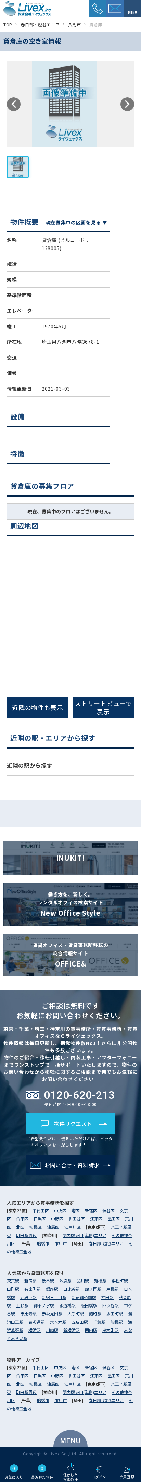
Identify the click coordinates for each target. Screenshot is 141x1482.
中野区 (57, 1219)
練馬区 (53, 1227)
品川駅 (83, 1281)
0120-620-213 (79, 1095)
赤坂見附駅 (52, 1313)
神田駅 (107, 1297)
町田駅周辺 (26, 1235)
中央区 (60, 1210)
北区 (20, 1227)
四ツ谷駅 (110, 1305)
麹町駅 (95, 1313)
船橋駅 (117, 1322)
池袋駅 (65, 1281)
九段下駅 (28, 1297)
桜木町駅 (110, 1330)
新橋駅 (100, 1281)
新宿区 (91, 1210)
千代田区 (41, 1210)
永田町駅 (114, 1313)
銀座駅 (52, 1289)
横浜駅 (34, 1330)
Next (127, 104)
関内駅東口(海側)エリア (84, 1235)
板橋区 (35, 1227)
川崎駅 (52, 1330)
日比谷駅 (71, 1289)
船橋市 (43, 1243)
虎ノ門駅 (93, 1289)
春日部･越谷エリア (106, 1243)
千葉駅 (99, 1322)
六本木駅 (58, 1322)
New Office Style (70, 904)
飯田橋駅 (89, 1305)
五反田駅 (80, 1322)
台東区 (22, 1219)
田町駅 (13, 1289)
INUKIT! (70, 858)
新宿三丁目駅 (54, 1297)
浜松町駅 (120, 1281)
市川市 (60, 1243)
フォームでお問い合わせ (75, 792)
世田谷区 (76, 1219)
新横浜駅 (71, 1330)
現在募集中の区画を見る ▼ (76, 222)
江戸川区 (72, 1227)
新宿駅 (30, 1281)
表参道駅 (36, 1322)
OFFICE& (70, 955)
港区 (76, 1210)
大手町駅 (75, 1313)
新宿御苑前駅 (84, 1297)
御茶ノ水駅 (44, 1305)
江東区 (96, 1219)
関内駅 (91, 1330)
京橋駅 (112, 1289)
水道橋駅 (67, 1305)
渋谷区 (108, 1210)
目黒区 (40, 1219)
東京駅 (13, 1281)
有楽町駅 (32, 1289)
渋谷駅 (48, 1281)
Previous (14, 104)
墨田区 (113, 1219)
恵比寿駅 (28, 1313)
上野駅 (22, 1305)
